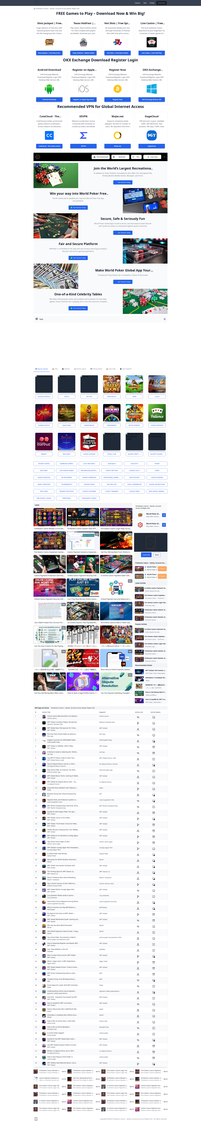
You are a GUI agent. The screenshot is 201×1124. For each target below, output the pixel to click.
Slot (145, 3)
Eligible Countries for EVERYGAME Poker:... (62, 740)
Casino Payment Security (152, 591)
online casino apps (54, 844)
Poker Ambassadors (159, 673)
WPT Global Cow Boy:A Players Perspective (62, 722)
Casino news (134, 491)
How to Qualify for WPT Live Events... (60, 1003)
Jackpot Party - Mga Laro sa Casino (135, 454)
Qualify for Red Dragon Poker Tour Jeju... (61, 812)
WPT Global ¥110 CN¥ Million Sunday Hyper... (63, 836)
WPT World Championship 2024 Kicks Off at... (63, 806)
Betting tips (112, 484)
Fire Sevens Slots (162, 613)
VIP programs (66, 477)
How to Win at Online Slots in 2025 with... (61, 1021)
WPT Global (149, 673)
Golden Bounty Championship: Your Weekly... (63, 830)
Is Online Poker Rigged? (55, 1033)
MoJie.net (118, 116)
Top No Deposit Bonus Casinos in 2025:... (61, 764)
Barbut (44, 454)
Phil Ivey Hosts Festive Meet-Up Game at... (62, 734)
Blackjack (112, 464)
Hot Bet (89, 397)
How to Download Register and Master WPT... (63, 943)
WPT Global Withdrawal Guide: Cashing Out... (63, 919)
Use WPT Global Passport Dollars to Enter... (62, 1045)
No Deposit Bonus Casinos (56, 766)
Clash (157, 397)
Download (161, 3)
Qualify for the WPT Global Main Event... (61, 1039)
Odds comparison (134, 484)
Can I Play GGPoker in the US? (57, 949)
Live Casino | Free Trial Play (152, 23)
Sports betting (112, 470)
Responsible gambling (112, 477)
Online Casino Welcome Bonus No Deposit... (62, 716)
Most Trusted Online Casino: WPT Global (61, 955)
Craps (157, 470)
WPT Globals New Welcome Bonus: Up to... (62, 1063)
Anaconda (66, 425)
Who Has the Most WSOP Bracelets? (59, 925)
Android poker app (54, 772)
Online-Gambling (151, 695)
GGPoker (50, 951)
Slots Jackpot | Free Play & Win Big (49, 23)
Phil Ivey (50, 736)
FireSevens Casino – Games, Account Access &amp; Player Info (57, 9)
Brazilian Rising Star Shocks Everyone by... (62, 794)
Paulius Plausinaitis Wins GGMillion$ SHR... (62, 1009)
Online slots (134, 470)
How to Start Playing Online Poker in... (60, 1057)
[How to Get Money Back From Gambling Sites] (139, 693)
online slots (51, 1023)
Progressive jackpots (89, 470)
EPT (48, 796)
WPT (48, 975)
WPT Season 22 (52, 874)
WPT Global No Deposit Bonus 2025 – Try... (62, 782)
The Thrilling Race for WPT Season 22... (61, 871)
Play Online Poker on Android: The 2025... (61, 770)
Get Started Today (122, 182)
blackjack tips (52, 1029)
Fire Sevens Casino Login (164, 605)
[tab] (42, 369)
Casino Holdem (89, 454)
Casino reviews (157, 477)
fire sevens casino (44, 498)
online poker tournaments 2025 (58, 939)
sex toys (50, 754)
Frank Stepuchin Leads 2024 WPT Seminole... (63, 985)
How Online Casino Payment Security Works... (63, 901)
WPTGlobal (51, 910)
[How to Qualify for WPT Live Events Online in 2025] (139, 700)
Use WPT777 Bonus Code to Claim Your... (61, 758)
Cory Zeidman (52, 898)
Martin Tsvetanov (53, 880)
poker (49, 1011)
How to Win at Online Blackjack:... (59, 1027)
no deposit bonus (53, 784)
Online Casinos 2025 (54, 886)
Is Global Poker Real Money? (57, 854)
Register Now (117, 69)
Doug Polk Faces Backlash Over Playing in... (62, 788)
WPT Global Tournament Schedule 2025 (61, 865)
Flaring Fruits (44, 425)
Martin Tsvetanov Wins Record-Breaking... (62, 877)
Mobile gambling (89, 477)
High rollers (134, 477)
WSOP (147, 680)
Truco (66, 397)
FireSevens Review (150, 620)
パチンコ (148, 688)
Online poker (89, 484)
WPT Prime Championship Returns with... (61, 973)
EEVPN (83, 116)
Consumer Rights (161, 695)
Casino (137, 3)
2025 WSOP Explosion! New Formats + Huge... (63, 931)
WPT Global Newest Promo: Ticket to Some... (62, 967)
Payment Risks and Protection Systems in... (62, 800)
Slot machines (89, 464)
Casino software (89, 491)
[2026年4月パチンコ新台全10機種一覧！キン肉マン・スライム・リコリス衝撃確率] (139, 686)
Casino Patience (157, 425)
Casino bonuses (44, 477)
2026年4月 (158, 688)
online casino (52, 718)
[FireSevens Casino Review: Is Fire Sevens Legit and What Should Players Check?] (139, 618)
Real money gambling (157, 491)
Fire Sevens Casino (150, 598)
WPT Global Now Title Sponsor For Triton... (62, 728)
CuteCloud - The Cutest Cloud (49, 116)
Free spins (44, 491)
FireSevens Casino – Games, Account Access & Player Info (132, 1119)
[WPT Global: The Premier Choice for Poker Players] (139, 671)
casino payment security (55, 904)
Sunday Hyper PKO (54, 850)
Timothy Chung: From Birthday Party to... (61, 979)
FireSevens (161, 598)
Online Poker (157, 702)
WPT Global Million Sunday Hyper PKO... (61, 889)
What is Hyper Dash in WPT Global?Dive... (61, 961)
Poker (152, 3)
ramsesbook (89, 425)
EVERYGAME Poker (53, 742)
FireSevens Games (150, 613)
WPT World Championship (56, 808)
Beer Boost (111, 397)
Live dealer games (67, 470)
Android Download (49, 69)
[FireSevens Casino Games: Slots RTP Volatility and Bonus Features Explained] (139, 611)
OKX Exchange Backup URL (152, 69)
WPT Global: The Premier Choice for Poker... (62, 824)
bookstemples (134, 425)
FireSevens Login (150, 605)
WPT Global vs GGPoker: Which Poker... (60, 746)
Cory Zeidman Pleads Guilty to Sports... (61, 895)
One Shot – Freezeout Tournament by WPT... (62, 997)
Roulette (134, 464)
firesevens (66, 498)
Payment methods (67, 491)
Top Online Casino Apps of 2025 (58, 842)
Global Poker (51, 856)
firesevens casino (89, 498)
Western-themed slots (55, 724)
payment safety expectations (57, 993)
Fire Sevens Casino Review (165, 620)
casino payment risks (54, 802)
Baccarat (66, 454)
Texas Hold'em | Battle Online (83, 23)
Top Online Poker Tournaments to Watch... (62, 937)
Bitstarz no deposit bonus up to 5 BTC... (61, 1051)
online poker (51, 1035)
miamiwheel (112, 425)
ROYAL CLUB (112, 454)
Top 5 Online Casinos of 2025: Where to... (61, 883)
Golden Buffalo (44, 397)
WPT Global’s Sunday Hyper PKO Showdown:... (63, 848)
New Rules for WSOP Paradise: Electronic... (62, 860)
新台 (153, 688)
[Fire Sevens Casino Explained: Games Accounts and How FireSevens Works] (139, 596)
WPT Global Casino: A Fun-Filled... (59, 818)
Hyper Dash (51, 963)
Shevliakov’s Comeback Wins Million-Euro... (62, 1015)
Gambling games (66, 464)
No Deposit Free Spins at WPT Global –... (61, 913)
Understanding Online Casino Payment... (61, 991)
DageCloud (151, 116)
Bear (134, 397)
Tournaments (66, 484)
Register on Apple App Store (83, 69)
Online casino (44, 464)
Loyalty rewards (111, 491)
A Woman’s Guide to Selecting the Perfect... (62, 752)
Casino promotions (157, 484)
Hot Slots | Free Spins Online (117, 23)
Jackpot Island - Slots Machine (158, 454)
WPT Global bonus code (55, 760)
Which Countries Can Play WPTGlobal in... (61, 907)
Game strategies (43, 484)
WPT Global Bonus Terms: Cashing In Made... (63, 776)
